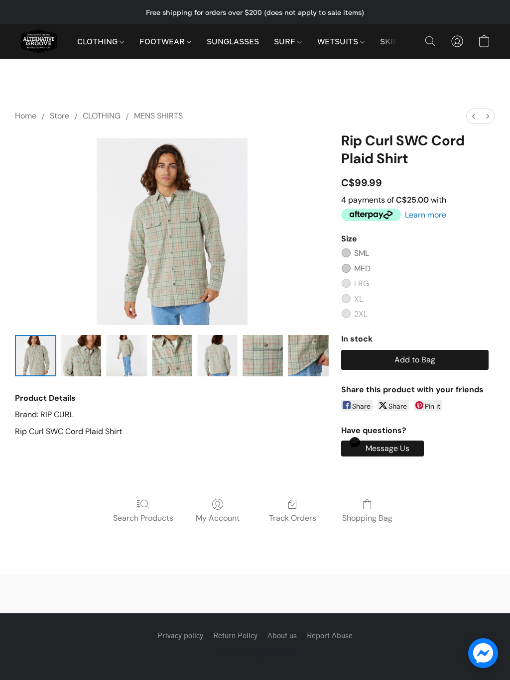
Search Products (143, 518)
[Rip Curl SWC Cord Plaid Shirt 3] (172, 355)
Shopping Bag (367, 518)
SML (361, 253)
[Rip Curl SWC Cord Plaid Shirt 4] (217, 355)
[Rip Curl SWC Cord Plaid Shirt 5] (262, 355)
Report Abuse (330, 636)
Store (59, 116)
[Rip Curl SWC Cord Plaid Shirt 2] (126, 355)
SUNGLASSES (233, 41)
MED (362, 268)
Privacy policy (180, 636)
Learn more (425, 215)
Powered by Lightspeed (255, 653)
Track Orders (292, 518)
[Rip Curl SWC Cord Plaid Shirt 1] (81, 355)
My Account (218, 518)
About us (282, 636)
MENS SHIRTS (158, 116)
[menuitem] (474, 116)
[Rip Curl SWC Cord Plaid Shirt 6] (308, 355)
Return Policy (235, 636)
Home (25, 116)
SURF (285, 41)
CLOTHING (98, 41)
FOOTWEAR (163, 41)
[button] (38, 41)
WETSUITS (338, 41)
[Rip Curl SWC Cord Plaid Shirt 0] (35, 355)
